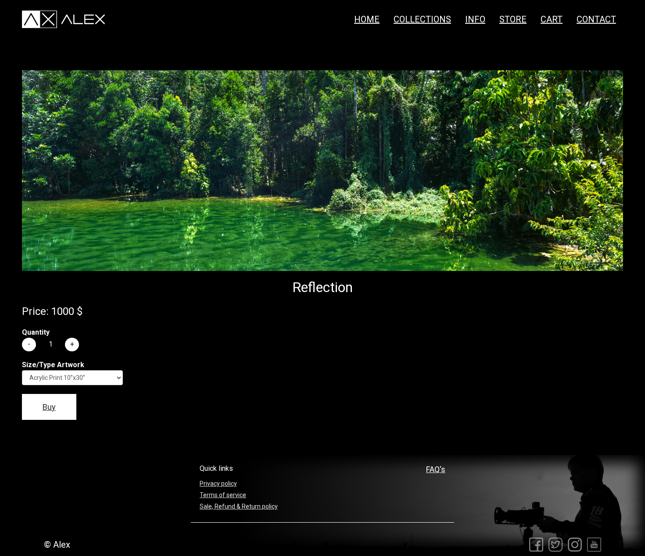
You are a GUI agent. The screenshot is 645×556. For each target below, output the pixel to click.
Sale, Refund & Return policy (239, 506)
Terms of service (223, 494)
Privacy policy (218, 483)
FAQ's (435, 469)
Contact (596, 19)
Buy (49, 407)
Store (513, 19)
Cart (552, 19)
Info (475, 19)
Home (367, 19)
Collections (422, 19)
